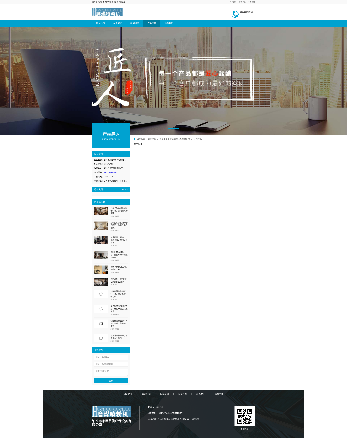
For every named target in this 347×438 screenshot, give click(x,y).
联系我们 (169, 23)
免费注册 (251, 2)
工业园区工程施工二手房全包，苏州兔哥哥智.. (119, 240)
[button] (173, 128)
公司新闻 (164, 394)
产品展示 (151, 23)
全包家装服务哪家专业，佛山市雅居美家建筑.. (119, 308)
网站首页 (100, 23)
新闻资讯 (134, 23)
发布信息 (242, 2)
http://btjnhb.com (111, 172)
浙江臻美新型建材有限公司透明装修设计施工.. (119, 323)
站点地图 (219, 394)
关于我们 (117, 23)
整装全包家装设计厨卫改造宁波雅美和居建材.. (119, 225)
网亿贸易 (233, 2)
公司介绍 (146, 394)
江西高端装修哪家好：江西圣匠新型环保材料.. (119, 294)
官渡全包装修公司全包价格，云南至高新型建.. (119, 210)
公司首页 (128, 394)
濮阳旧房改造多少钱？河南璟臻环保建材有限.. (119, 254)
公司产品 (198, 139)
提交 (111, 381)
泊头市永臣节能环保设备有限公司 (174, 139)
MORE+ (125, 189)
